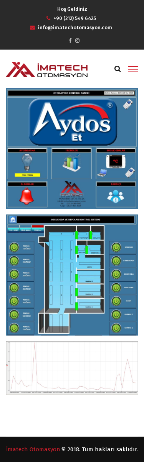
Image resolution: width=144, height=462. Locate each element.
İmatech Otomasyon (33, 449)
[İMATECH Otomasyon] (47, 69)
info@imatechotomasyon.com (75, 27)
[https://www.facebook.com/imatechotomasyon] (70, 40)
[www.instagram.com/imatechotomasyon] (77, 40)
